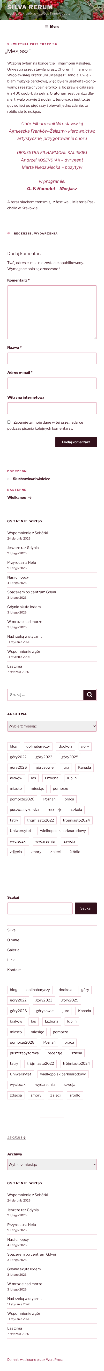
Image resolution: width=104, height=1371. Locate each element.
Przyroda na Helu (21, 562)
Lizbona (51, 778)
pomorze (60, 788)
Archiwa (14, 1154)
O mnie (13, 940)
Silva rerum (30, 7)
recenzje (23, 233)
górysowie (45, 767)
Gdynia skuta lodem (24, 607)
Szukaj (13, 897)
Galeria (13, 950)
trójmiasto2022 (40, 820)
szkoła (76, 809)
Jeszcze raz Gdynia (23, 548)
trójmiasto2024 (76, 820)
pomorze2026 (22, 799)
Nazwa (14, 347)
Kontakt (14, 970)
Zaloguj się (16, 1137)
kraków (16, 778)
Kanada (84, 767)
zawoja (69, 841)
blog (13, 746)
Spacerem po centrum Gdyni (31, 592)
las (33, 778)
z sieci (55, 852)
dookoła (65, 746)
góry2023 (44, 757)
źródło (75, 852)
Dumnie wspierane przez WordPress (35, 1359)
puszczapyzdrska (24, 809)
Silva (11, 930)
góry (85, 746)
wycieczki (18, 841)
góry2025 (69, 757)
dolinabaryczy (38, 746)
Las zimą (14, 666)
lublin (72, 778)
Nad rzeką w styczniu (25, 636)
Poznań (49, 799)
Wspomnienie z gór (23, 651)
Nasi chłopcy (18, 577)
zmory (36, 852)
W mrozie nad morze (24, 622)
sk (54, 44)
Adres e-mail (19, 372)
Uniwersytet (20, 831)
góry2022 (18, 757)
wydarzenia (46, 233)
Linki (11, 960)
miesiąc (37, 788)
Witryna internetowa (26, 397)
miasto (16, 788)
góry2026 (18, 767)
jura (66, 767)
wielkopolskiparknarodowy (63, 831)
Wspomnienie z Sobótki (27, 533)
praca (69, 799)
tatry (14, 820)
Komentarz (18, 280)
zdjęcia (16, 852)
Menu (54, 26)
